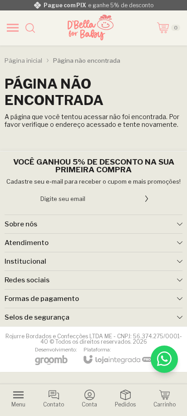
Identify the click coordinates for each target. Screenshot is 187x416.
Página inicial (23, 60)
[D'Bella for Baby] (91, 27)
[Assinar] (147, 199)
